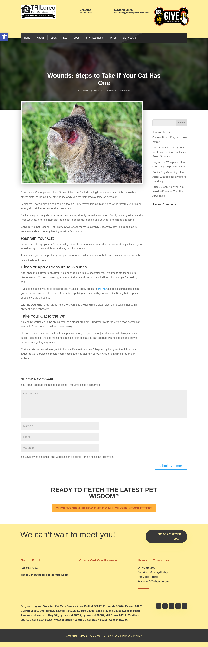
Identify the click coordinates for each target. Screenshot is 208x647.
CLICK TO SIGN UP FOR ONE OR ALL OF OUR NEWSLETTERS (104, 508)
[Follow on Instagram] (171, 606)
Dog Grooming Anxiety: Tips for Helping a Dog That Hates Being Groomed (169, 152)
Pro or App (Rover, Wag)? (169, 536)
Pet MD (102, 288)
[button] (4, 37)
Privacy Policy (132, 635)
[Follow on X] (165, 606)
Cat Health (110, 90)
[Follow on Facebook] (158, 606)
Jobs (77, 38)
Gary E (84, 90)
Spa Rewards (94, 38)
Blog (54, 38)
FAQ (65, 38)
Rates (113, 38)
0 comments (124, 90)
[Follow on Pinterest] (184, 606)
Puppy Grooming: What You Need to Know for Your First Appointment (168, 191)
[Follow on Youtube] (178, 606)
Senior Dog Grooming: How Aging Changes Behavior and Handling (169, 176)
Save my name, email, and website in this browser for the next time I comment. (69, 456)
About (40, 38)
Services (128, 38)
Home (27, 38)
